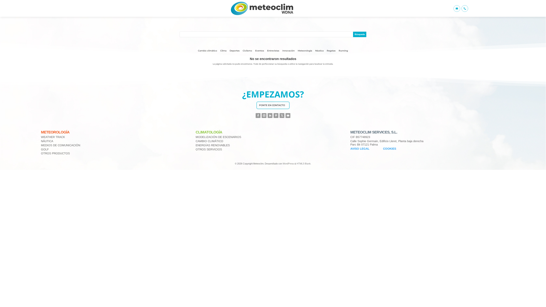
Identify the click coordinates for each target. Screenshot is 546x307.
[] (465, 11)
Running (343, 51)
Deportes (235, 51)
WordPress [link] (288, 163)
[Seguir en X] (282, 115)
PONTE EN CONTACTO (272, 105)
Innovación (288, 51)
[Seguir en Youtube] (288, 115)
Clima (223, 51)
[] (457, 11)
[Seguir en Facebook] (258, 115)
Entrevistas (273, 51)
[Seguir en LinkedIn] (270, 115)
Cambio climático (207, 51)
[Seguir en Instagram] (264, 115)
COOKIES (389, 148)
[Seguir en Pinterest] (276, 115)
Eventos (259, 51)
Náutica (319, 51)
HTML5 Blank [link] (304, 163)
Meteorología (305, 51)
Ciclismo (247, 51)
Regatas (331, 51)
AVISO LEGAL (359, 148)
